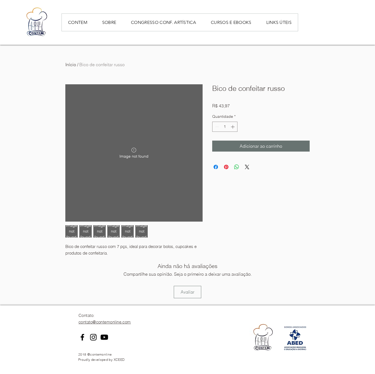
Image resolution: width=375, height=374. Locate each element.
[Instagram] (93, 337)
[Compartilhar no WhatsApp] (236, 167)
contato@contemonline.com (105, 322)
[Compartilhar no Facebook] (215, 167)
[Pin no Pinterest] (226, 167)
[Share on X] (247, 167)
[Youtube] (104, 337)
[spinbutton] (225, 127)
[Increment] (233, 127)
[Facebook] (82, 337)
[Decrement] (216, 127)
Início (70, 64)
